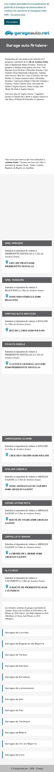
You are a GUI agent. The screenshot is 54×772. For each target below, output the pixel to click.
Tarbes (32, 165)
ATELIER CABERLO (16, 469)
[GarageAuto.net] (27, 32)
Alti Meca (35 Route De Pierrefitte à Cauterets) (24, 99)
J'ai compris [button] (12, 22)
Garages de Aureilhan (17, 677)
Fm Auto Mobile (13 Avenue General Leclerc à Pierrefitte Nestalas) (26, 78)
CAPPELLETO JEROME (17, 537)
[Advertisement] (27, 129)
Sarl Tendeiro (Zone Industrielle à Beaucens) (26, 71)
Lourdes (40, 165)
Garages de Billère (15, 733)
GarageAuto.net (11, 59)
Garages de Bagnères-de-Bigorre (24, 644)
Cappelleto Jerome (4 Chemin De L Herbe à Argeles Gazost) (25, 95)
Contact (39, 768)
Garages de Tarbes (16, 655)
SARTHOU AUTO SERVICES (20, 314)
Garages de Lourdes (17, 632)
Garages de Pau (14, 710)
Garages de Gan (14, 699)
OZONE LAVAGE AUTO (17, 503)
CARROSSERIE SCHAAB (18, 439)
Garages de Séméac (16, 666)
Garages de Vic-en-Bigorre (21, 744)
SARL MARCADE (14, 243)
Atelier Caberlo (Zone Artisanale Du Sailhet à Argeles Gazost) (24, 85)
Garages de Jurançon (17, 721)
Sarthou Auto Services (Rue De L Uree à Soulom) (25, 74)
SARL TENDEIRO (14, 280)
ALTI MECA (11, 570)
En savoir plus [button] (18, 14)
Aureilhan (29, 167)
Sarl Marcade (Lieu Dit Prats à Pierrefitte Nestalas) (25, 68)
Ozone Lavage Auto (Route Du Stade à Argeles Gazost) (24, 87)
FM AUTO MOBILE (15, 344)
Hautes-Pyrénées (29, 64)
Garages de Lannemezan (19, 688)
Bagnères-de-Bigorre (13, 167)
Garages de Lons (14, 755)
